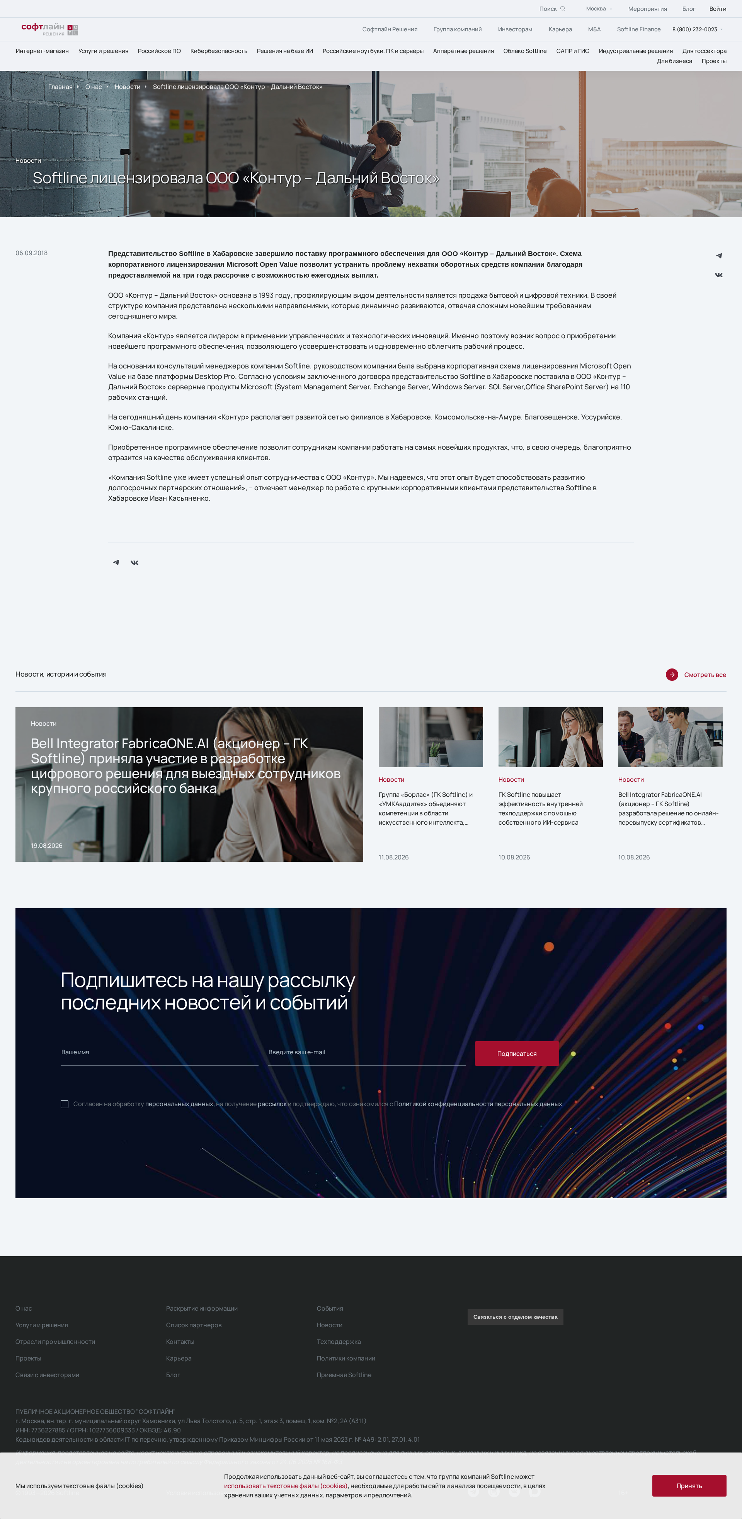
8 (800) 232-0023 (694, 29)
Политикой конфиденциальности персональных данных (478, 1104)
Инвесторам (515, 29)
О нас (93, 86)
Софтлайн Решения (389, 29)
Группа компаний (458, 29)
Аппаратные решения (463, 50)
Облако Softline (525, 50)
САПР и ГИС (572, 50)
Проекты (714, 60)
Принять (689, 1485)
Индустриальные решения (636, 50)
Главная (60, 86)
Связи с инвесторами (47, 1375)
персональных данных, (180, 1104)
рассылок (272, 1104)
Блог (689, 9)
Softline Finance (639, 29)
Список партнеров (194, 1325)
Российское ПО (159, 50)
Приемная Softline (344, 1375)
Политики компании (346, 1358)
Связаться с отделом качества (515, 1317)
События (330, 1308)
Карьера (560, 29)
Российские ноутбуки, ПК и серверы (373, 50)
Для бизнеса (674, 60)
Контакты (180, 1341)
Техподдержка (339, 1341)
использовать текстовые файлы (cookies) (286, 1485)
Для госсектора (704, 50)
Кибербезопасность (219, 50)
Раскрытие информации (202, 1308)
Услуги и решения (103, 50)
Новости (127, 86)
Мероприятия (647, 9)
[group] (189, 784)
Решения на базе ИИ (285, 50)
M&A (594, 29)
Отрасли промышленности (55, 1341)
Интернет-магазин (42, 50)
